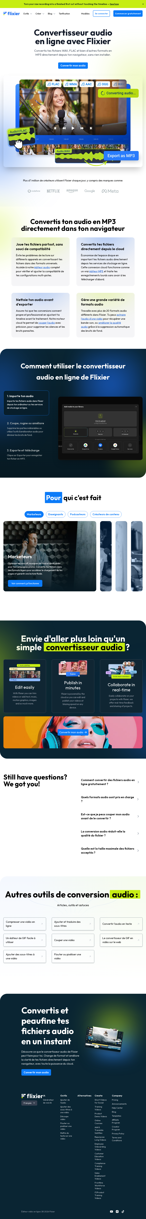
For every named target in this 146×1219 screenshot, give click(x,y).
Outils (63, 1095)
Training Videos (98, 1108)
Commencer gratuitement (128, 13)
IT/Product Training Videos (99, 1195)
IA (44, 1095)
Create (99, 1095)
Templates (116, 1116)
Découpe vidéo (64, 1118)
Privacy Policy (118, 1133)
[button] (27, 13)
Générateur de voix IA (48, 1101)
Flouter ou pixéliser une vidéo (66, 1126)
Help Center (117, 1108)
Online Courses (98, 1122)
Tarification (64, 13)
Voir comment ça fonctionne (25, 583)
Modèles (85, 13)
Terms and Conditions (117, 1139)
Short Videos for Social (101, 1101)
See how (114, 4)
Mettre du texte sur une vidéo (66, 1136)
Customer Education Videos (99, 1156)
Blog (114, 1112)
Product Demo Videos (101, 1115)
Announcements (118, 1104)
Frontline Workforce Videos (100, 1185)
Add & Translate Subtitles (99, 1130)
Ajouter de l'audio (65, 1101)
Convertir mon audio (73, 65)
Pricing (115, 1100)
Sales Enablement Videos (100, 1176)
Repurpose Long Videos (100, 1138)
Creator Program (116, 1128)
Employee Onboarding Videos (100, 1147)
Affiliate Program (116, 1121)
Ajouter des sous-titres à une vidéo (66, 1109)
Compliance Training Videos (100, 1166)
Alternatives (84, 1095)
